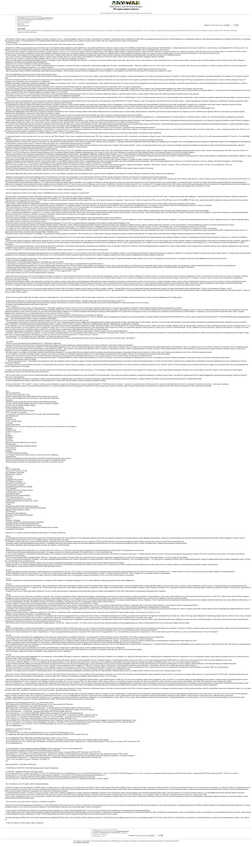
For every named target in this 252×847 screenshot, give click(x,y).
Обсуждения (116, 13)
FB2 (23, 24)
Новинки (123, 13)
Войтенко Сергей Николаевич (126, 6)
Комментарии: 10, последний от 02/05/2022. (29, 16)
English (129, 13)
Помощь (134, 13)
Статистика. (48, 19)
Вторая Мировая (26, 21)
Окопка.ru (148, 13)
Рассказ (19, 21)
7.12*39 (212, 25)
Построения (141, 13)
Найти (110, 13)
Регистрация (104, 13)
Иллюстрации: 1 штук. (23, 22)
